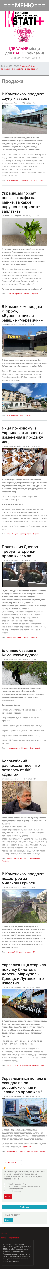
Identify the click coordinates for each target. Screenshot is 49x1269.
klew (22, 1251)
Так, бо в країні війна (17, 1184)
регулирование (26, 534)
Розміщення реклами (9, 1237)
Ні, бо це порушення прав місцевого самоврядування (24, 1187)
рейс (42, 1065)
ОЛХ (8, 180)
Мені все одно (14, 1191)
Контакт (3, 1233)
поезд (9, 1065)
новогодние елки (13, 748)
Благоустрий (35, 748)
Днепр (9, 637)
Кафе (22, 415)
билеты (15, 1065)
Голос (8, 1196)
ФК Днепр (24, 858)
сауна (35, 180)
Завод (41, 180)
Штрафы (27, 294)
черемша (10, 294)
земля (26, 637)
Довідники (24, 1207)
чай (28, 1151)
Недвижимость (26, 180)
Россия (42, 1151)
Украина (35, 294)
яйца (8, 534)
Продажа (14, 180)
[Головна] (24, 19)
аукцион (28, 952)
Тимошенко (17, 637)
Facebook (26, 1147)
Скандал (22, 1151)
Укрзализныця (25, 1065)
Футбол (16, 858)
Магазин (28, 415)
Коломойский (34, 858)
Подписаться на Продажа (4, 1168)
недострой (11, 952)
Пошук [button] (8, 1220)
